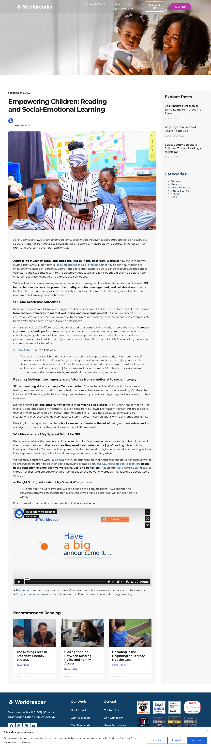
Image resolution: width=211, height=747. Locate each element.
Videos (175, 181)
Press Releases (181, 187)
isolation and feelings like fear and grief (81, 264)
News (175, 193)
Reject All (176, 740)
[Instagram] (19, 726)
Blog (174, 196)
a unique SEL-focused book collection (115, 463)
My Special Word (61, 459)
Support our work (27, 594)
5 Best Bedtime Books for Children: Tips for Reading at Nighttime (184, 148)
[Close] (208, 730)
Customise (156, 740)
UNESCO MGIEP (23, 350)
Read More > (23, 665)
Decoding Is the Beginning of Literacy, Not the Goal (128, 656)
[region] (105, 737)
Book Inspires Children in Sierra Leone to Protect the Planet (183, 109)
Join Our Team (113, 717)
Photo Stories (180, 190)
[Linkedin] (26, 726)
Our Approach (80, 717)
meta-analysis (25, 327)
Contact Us (111, 710)
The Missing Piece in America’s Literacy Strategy (31, 656)
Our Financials (80, 725)
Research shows (24, 309)
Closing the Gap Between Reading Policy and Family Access (77, 657)
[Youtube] (33, 726)
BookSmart (78, 710)
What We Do (93, 4)
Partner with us (26, 590)
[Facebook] (11, 726)
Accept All (197, 740)
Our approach (50, 449)
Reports (176, 184)
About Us (120, 4)
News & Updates (115, 725)
